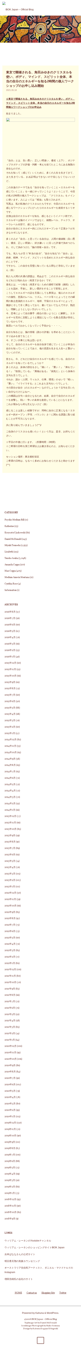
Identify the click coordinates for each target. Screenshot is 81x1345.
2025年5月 (10, 707)
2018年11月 (10, 1206)
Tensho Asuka (11, 558)
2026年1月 (10, 656)
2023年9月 (10, 835)
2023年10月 (11, 829)
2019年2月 (10, 1186)
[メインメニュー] (76, 8)
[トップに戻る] (40, 1340)
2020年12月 (11, 1046)
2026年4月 (10, 637)
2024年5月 (10, 784)
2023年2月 (10, 880)
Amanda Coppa (12, 564)
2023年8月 (10, 841)
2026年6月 (10, 624)
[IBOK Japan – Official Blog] (18, 7)
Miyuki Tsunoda (12, 545)
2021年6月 (10, 1008)
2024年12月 (11, 739)
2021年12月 (10, 969)
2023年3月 (10, 873)
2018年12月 (10, 1199)
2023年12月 (10, 816)
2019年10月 (10, 1135)
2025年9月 (10, 682)
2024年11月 (10, 746)
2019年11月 (10, 1129)
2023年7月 (10, 848)
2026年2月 (10, 650)
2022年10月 (11, 905)
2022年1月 (10, 963)
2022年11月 (10, 899)
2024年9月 (10, 759)
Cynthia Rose (11, 583)
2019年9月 (10, 1142)
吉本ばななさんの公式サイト (20, 1254)
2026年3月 (10, 643)
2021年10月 (10, 982)
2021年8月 (10, 995)
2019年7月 (10, 1154)
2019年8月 (10, 1148)
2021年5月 (10, 1014)
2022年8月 (10, 918)
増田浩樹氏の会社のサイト (19, 1279)
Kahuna (39, 1313)
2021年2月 (10, 1033)
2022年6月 (10, 931)
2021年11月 (10, 976)
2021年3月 (10, 1027)
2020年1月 (10, 1116)
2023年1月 (10, 886)
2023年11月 (10, 822)
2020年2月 (10, 1110)
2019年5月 (10, 1167)
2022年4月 (10, 944)
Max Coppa (10, 571)
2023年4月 (10, 867)
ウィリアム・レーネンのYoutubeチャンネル (28, 1240)
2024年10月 (11, 752)
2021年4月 (10, 1020)
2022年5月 (10, 937)
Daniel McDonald (13, 539)
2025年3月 (10, 720)
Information (11, 590)
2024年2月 (10, 803)
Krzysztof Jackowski (15, 532)
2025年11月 (10, 669)
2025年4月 (10, 714)
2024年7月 (10, 771)
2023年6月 (10, 854)
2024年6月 (10, 778)
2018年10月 (11, 1212)
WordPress (52, 1313)
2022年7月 (10, 925)
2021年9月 (10, 988)
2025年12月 (10, 663)
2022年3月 (10, 950)
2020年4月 (10, 1097)
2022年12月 (10, 893)
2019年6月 (10, 1161)
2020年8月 (10, 1071)
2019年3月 (10, 1180)
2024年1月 (10, 810)
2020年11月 (10, 1052)
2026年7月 (10, 618)
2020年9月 (10, 1065)
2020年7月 (10, 1078)
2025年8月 (10, 688)
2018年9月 (10, 1218)
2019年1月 (10, 1193)
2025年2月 (10, 727)
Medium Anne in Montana (17, 577)
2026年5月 (10, 631)
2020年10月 (11, 1059)
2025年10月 (11, 675)
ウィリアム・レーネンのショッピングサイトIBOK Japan (34, 1247)
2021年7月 (10, 1001)
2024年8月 (10, 765)
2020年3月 (10, 1103)
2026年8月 (10, 612)
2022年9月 (10, 912)
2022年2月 (10, 956)
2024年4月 (10, 790)
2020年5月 (10, 1091)
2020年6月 (10, 1084)
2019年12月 (10, 1122)
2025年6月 (10, 701)
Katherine (9, 526)
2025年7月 (10, 695)
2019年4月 (10, 1174)
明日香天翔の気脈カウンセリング (22, 1261)
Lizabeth (9, 551)
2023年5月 (10, 861)
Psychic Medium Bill (14, 519)
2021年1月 (10, 1040)
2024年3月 (10, 797)
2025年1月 (10, 733)
